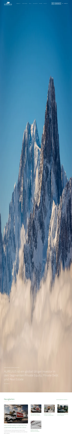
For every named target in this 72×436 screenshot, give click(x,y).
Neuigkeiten (35, 3)
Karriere (40, 3)
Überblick (18, 3)
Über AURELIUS (6, 383)
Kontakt (45, 3)
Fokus (30, 3)
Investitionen (24, 3)
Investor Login (57, 3)
